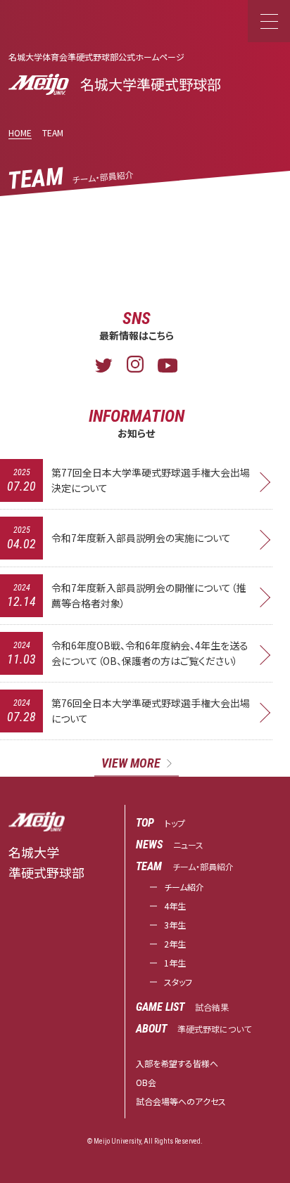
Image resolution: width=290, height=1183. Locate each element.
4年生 (175, 906)
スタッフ (178, 982)
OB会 (146, 1082)
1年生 (175, 963)
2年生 (175, 944)
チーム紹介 (184, 887)
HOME (20, 132)
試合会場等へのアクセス (181, 1101)
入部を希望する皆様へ (177, 1063)
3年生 (175, 925)
